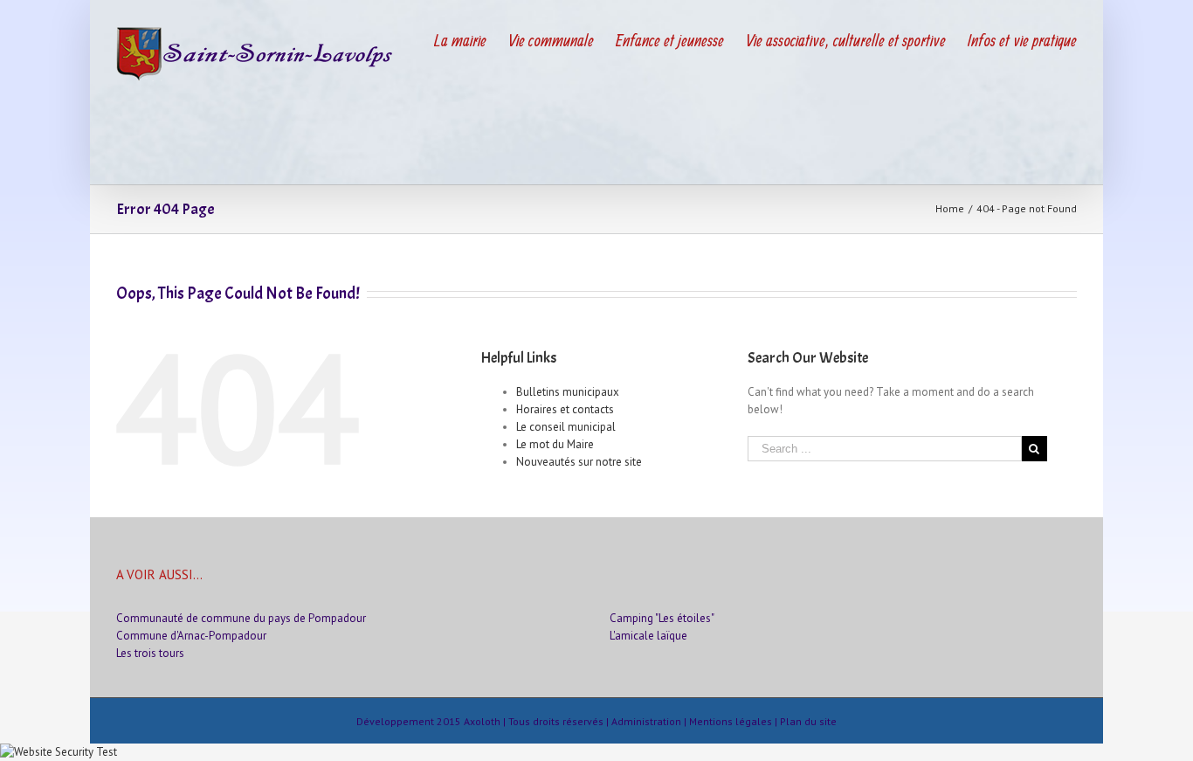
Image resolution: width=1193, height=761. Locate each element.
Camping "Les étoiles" (662, 618)
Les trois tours (150, 653)
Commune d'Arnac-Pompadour (191, 635)
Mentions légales (730, 721)
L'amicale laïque (648, 635)
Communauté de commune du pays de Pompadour (241, 618)
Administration (646, 721)
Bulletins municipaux (567, 391)
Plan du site (808, 721)
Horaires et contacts (565, 409)
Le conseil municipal (566, 426)
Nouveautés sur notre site (579, 461)
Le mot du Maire (555, 444)
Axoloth (482, 721)
